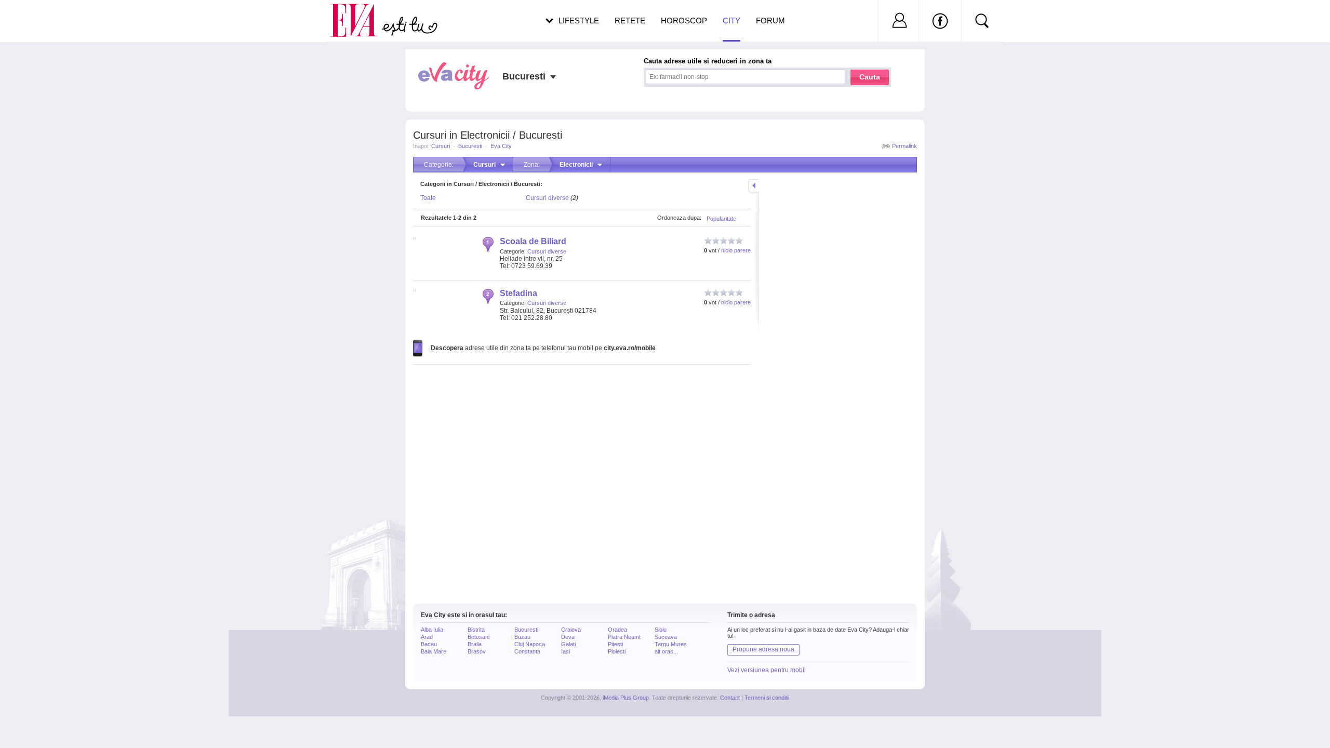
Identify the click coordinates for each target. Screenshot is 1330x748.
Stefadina (518, 293)
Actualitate (37, 18)
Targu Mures (671, 644)
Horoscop (684, 20)
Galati (568, 644)
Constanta (527, 651)
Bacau (429, 644)
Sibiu (661, 629)
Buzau (522, 637)
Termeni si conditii (766, 697)
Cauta (869, 77)
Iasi (565, 651)
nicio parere (736, 250)
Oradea (617, 629)
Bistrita (476, 629)
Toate (428, 198)
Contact (730, 697)
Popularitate (721, 219)
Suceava (666, 637)
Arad (427, 637)
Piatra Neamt (624, 637)
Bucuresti (470, 146)
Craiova (571, 629)
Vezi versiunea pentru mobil (766, 670)
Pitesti (615, 644)
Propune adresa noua (763, 649)
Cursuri (440, 146)
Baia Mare (433, 651)
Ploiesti (617, 651)
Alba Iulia (432, 629)
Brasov (477, 651)
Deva (568, 637)
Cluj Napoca (529, 644)
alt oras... (666, 651)
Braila (475, 644)
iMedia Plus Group (626, 697)
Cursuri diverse (547, 198)
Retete (630, 20)
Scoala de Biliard (533, 241)
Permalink (904, 146)
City (731, 20)
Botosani (478, 637)
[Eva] (359, 12)
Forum (770, 20)
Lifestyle (578, 20)
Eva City (501, 146)
